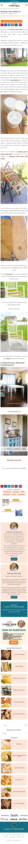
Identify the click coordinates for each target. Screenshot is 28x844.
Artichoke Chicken (19, 666)
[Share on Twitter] (9, 24)
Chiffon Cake (19, 744)
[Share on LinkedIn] (16, 24)
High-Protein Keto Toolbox (19, 690)
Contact (6, 836)
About (23, 834)
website (8, 358)
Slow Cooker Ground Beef (19, 654)
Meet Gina (14, 559)
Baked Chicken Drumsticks (19, 714)
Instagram (7, 494)
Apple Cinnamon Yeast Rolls (19, 791)
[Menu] (2, 5)
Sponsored (21, 494)
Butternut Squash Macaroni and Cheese (19, 756)
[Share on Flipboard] (20, 24)
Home (1, 8)
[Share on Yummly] (12, 24)
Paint (13, 494)
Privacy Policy (20, 836)
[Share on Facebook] (5, 24)
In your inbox (14, 1)
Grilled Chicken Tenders (19, 702)
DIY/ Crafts (5, 8)
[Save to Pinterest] (2, 24)
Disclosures (12, 836)
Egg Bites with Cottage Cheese (19, 678)
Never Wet (9, 274)
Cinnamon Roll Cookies (19, 767)
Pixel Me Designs (16, 840)
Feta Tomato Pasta (19, 779)
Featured (15, 491)
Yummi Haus (14, 5)
